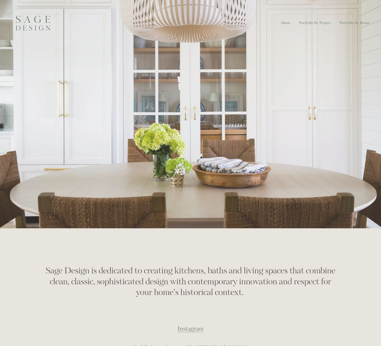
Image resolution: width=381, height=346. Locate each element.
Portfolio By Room (354, 23)
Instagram (191, 329)
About (285, 23)
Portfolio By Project (315, 23)
